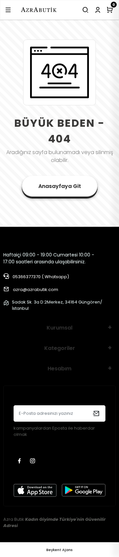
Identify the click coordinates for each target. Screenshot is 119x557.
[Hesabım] (97, 10)
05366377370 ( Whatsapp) (40, 277)
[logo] (39, 10)
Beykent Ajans (59, 549)
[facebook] (20, 461)
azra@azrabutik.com (35, 289)
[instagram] (33, 461)
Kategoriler (59, 348)
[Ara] (85, 10)
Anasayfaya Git (59, 186)
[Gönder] (96, 413)
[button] (8, 10)
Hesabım (59, 368)
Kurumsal (59, 328)
